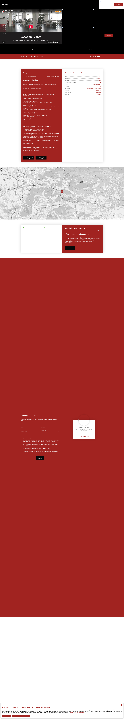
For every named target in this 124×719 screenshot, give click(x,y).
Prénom (22, 424)
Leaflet (111, 218)
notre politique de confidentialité (77, 712)
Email (22, 427)
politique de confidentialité (36, 452)
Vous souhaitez (43, 430)
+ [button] (1, 168)
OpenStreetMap (116, 218)
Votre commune (24, 431)
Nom (42, 424)
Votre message (24, 435)
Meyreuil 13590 (32, 66)
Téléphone (43, 427)
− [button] (1, 170)
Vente (22, 66)
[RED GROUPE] (105, 4)
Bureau (26, 66)
